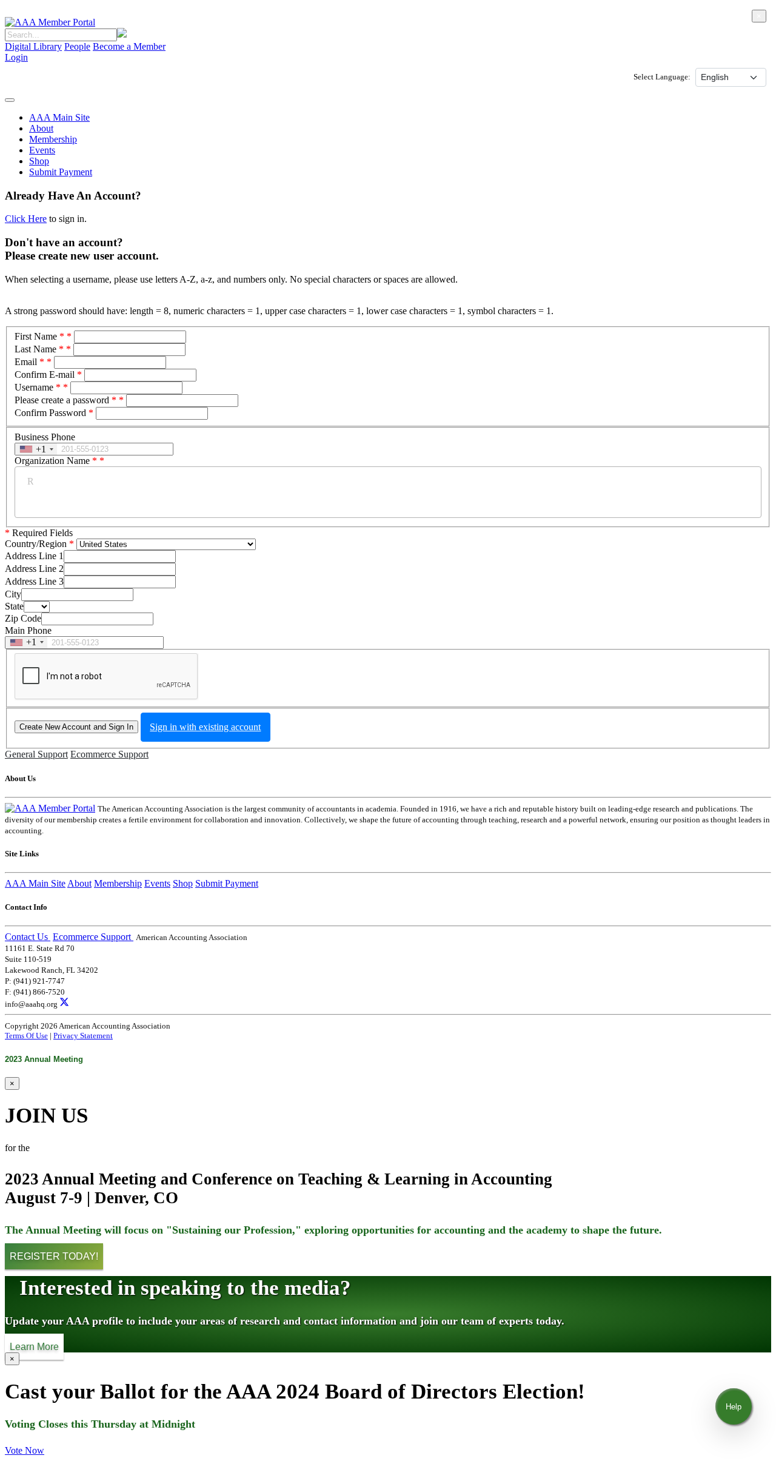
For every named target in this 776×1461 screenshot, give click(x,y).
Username (38, 387)
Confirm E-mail (45, 374)
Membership (53, 139)
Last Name (39, 349)
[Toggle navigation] (10, 100)
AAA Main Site (59, 117)
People (77, 46)
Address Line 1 (34, 556)
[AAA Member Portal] (50, 22)
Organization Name (56, 460)
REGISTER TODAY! (54, 1256)
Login (16, 57)
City (13, 594)
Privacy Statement (83, 1035)
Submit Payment (60, 172)
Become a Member (129, 46)
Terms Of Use (26, 1035)
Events (42, 150)
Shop (39, 161)
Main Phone (28, 630)
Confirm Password (50, 413)
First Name (39, 336)
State (14, 606)
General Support (36, 754)
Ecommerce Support (109, 754)
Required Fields (39, 533)
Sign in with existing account (205, 727)
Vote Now (24, 1450)
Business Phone (45, 437)
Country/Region (36, 544)
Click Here (26, 218)
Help (733, 1406)
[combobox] (36, 449)
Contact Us (27, 937)
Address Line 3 (34, 581)
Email (29, 362)
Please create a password (65, 400)
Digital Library (33, 46)
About (41, 128)
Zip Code (23, 618)
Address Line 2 (34, 568)
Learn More (34, 1347)
